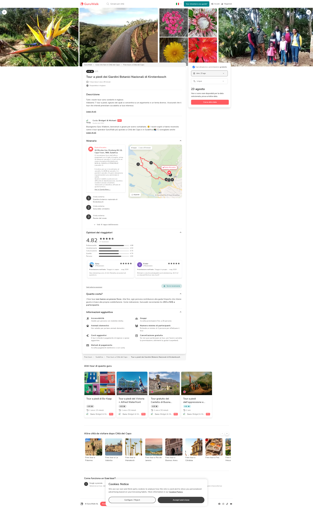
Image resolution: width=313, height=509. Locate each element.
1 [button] (170, 175)
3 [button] (138, 164)
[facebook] (219, 504)
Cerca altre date (210, 102)
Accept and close (181, 500)
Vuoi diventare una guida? (196, 4)
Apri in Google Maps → (103, 189)
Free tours (88, 357)
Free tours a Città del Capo (133, 65)
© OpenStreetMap (173, 195)
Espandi (137, 195)
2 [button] (151, 163)
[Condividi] (308, 12)
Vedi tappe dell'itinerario (107, 224)
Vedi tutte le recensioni (94, 287)
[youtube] (231, 504)
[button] (169, 172)
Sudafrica (99, 357)
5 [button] (169, 180)
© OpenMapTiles (161, 195)
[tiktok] (227, 504)
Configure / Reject (132, 500)
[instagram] (223, 504)
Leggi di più (91, 111)
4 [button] (166, 179)
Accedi (216, 4)
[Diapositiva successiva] (307, 37)
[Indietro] (4, 12)
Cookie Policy (176, 492)
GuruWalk (88, 65)
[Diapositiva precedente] (6, 37)
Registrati (228, 4)
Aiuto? (104, 504)
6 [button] (172, 180)
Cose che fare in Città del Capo (107, 65)
